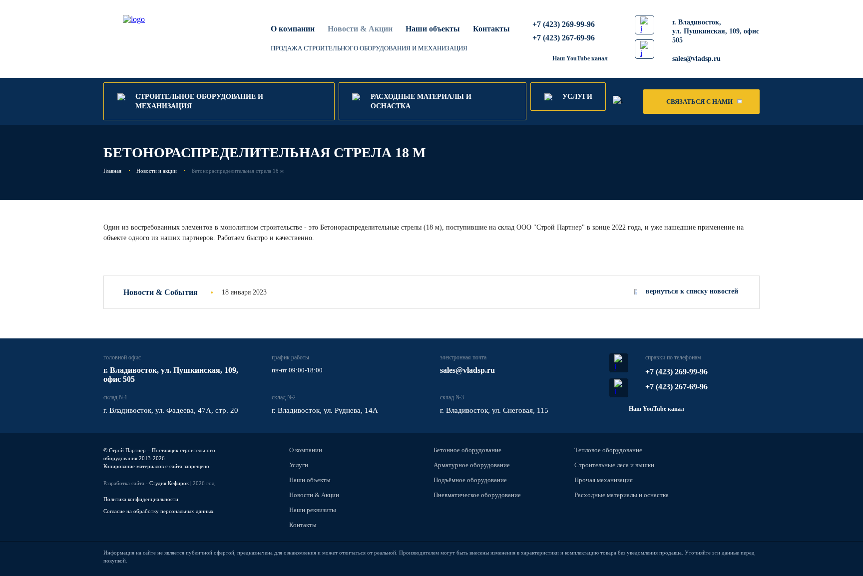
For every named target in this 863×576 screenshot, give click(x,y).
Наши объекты (433, 28)
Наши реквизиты (312, 510)
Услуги (298, 465)
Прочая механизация (603, 480)
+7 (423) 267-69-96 (563, 37)
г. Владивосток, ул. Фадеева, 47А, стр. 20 (170, 410)
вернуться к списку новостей (692, 291)
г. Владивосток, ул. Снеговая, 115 (494, 410)
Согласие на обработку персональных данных (158, 511)
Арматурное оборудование (471, 465)
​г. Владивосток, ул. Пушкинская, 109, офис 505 (715, 31)
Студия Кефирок (169, 483)
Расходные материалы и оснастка (621, 495)
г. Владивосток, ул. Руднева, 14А (325, 410)
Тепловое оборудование (608, 450)
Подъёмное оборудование (470, 480)
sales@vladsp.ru (696, 58)
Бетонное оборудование (467, 450)
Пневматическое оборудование (477, 495)
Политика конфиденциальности (140, 499)
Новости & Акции (314, 495)
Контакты (491, 28)
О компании (293, 28)
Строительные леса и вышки (614, 465)
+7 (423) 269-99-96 (563, 24)
